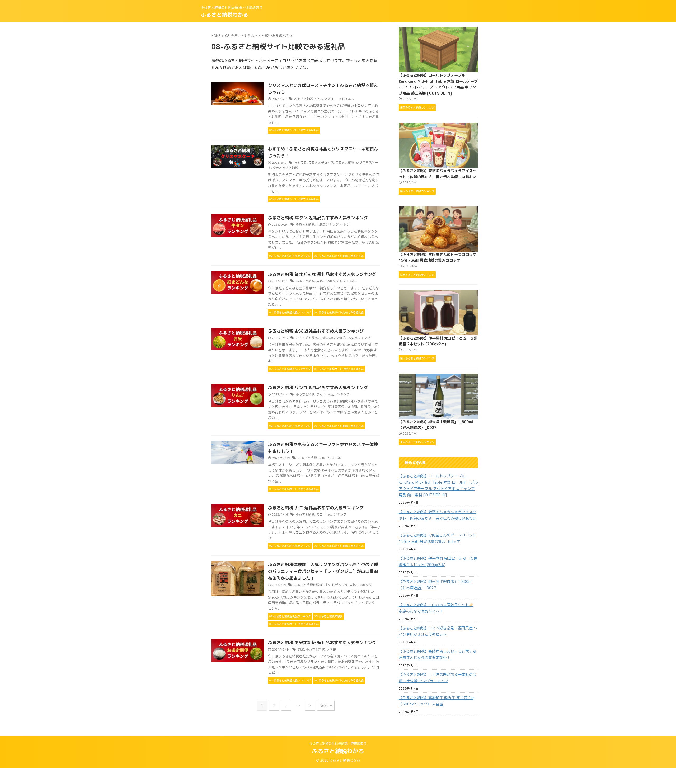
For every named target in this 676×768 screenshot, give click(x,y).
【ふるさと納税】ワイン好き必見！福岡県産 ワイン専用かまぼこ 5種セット (438, 631)
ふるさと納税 (303, 99)
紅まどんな (348, 281)
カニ (319, 514)
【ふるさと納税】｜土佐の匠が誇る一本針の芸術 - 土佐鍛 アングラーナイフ (437, 677)
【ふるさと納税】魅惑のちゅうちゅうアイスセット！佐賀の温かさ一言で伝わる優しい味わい (437, 515)
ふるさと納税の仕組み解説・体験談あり (338, 743)
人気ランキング (327, 224)
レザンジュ (340, 585)
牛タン (345, 224)
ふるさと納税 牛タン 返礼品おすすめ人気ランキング (318, 218)
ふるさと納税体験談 (308, 585)
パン (327, 585)
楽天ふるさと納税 (285, 168)
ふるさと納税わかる (224, 14)
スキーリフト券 (329, 458)
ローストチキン (343, 99)
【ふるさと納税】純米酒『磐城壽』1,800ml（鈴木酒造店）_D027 (436, 584)
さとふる (300, 162)
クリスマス (323, 99)
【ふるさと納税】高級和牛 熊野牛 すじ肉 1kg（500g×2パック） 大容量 (437, 700)
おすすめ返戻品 (307, 338)
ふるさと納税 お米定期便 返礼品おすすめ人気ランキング (322, 643)
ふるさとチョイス (321, 162)
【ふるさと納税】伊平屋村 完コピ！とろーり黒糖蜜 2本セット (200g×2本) (438, 561)
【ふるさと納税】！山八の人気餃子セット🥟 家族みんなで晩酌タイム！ (436, 608)
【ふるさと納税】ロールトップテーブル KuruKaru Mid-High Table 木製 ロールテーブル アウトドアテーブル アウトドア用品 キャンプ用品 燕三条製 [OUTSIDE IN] (438, 485)
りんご (321, 394)
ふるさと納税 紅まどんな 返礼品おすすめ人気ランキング (322, 274)
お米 (323, 338)
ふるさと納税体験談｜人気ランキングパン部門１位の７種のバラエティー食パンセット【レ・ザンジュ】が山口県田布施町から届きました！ (323, 571)
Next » (326, 705)
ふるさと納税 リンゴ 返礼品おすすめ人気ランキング (318, 387)
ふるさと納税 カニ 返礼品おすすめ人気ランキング (316, 508)
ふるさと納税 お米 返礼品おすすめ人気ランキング (316, 331)
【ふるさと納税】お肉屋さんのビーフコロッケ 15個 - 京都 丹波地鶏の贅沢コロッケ (437, 538)
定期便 (331, 649)
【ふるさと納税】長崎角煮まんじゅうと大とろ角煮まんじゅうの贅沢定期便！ (437, 654)
